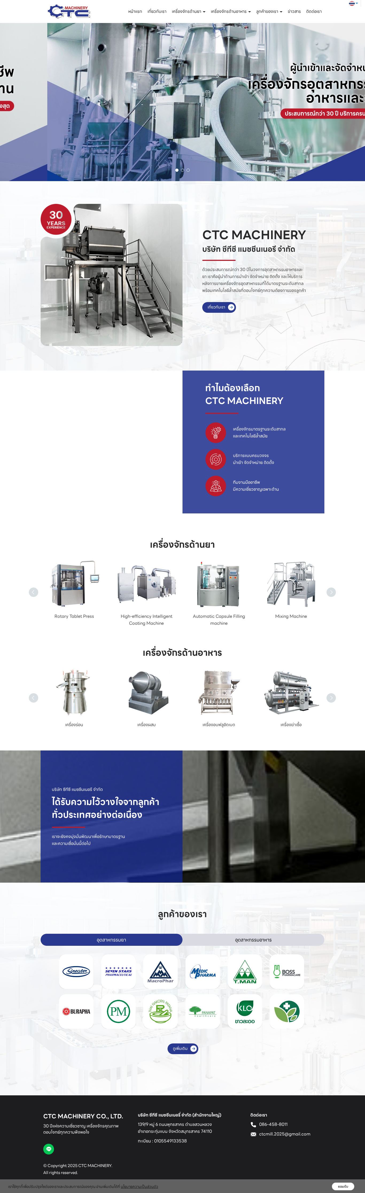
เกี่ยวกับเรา (156, 11)
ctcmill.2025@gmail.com (284, 1134)
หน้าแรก (135, 11)
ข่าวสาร (294, 11)
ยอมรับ (343, 1186)
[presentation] (28, 586)
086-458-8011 (273, 1124)
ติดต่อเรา (314, 11)
